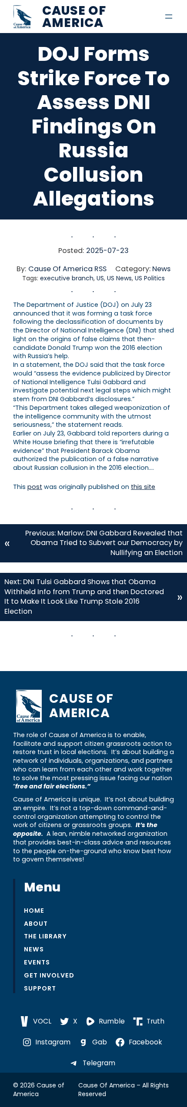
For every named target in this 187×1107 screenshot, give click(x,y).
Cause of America (74, 16)
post (34, 486)
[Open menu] (169, 16)
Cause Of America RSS (67, 269)
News (161, 269)
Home (34, 911)
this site (143, 486)
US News (119, 278)
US (100, 278)
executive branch (67, 278)
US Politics (150, 278)
